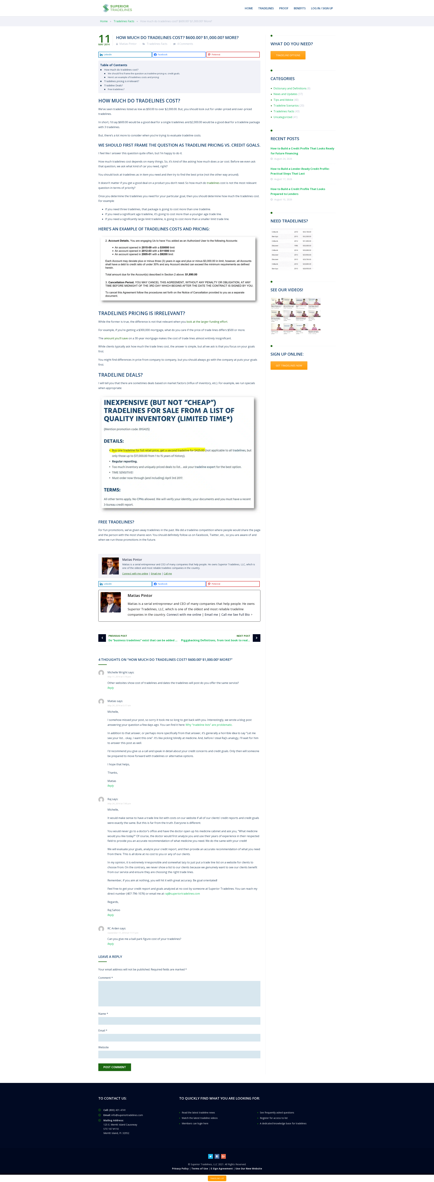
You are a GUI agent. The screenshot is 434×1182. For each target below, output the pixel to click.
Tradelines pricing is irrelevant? (121, 81)
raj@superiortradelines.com (182, 893)
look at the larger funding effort (206, 322)
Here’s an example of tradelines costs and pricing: (133, 77)
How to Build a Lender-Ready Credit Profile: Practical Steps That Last (300, 171)
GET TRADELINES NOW (289, 365)
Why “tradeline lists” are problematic (209, 725)
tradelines (213, 183)
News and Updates (285, 94)
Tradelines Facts (157, 44)
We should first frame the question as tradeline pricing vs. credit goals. (144, 73)
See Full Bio (241, 614)
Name (103, 1014)
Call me (168, 573)
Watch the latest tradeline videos (200, 1118)
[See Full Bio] (252, 614)
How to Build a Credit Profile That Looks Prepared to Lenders (298, 191)
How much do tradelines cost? (121, 69)
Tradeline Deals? (113, 85)
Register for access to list (274, 1118)
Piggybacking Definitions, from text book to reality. (216, 638)
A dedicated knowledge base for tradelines (283, 1123)
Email (102, 1030)
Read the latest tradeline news (198, 1112)
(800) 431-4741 (117, 1110)
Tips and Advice (283, 100)
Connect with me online (135, 573)
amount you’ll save (116, 338)
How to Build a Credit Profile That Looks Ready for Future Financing (302, 151)
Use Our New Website (248, 1168)
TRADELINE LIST (217, 1178)
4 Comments (185, 44)
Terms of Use (199, 1168)
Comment (105, 978)
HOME (249, 8)
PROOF (283, 8)
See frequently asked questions (277, 1112)
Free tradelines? (116, 89)
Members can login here (195, 1123)
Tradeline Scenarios (286, 105)
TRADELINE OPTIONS (288, 55)
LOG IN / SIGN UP (322, 8)
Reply (110, 688)
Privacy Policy (180, 1168)
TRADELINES (266, 8)
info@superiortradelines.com (127, 1115)
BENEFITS (300, 8)
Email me (156, 573)
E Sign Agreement (222, 1168)
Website (103, 1047)
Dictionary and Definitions (290, 88)
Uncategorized (282, 117)
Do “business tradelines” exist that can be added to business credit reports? (143, 638)
